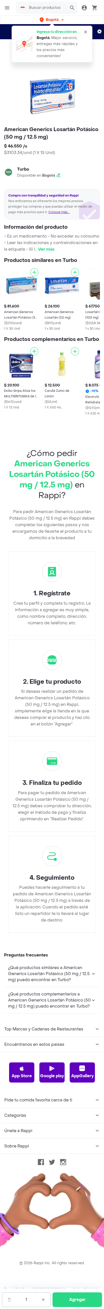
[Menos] (9, 1300)
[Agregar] (34, 272)
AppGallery (82, 1076)
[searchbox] (46, 8)
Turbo (23, 169)
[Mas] (43, 1300)
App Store (22, 1076)
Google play (52, 1076)
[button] (52, 20)
